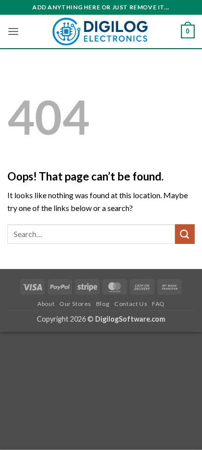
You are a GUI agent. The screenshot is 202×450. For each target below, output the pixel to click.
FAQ (158, 303)
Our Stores (75, 303)
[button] (13, 31)
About (45, 303)
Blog (102, 303)
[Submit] (185, 233)
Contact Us (130, 303)
